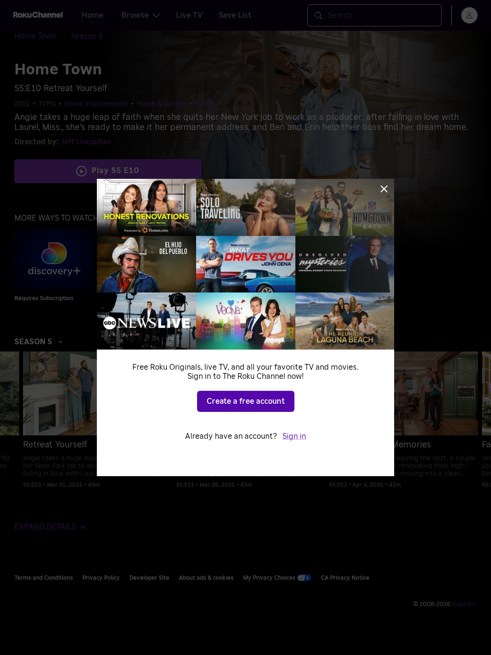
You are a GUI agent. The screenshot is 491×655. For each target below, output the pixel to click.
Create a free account (246, 401)
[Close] (384, 189)
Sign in (294, 436)
